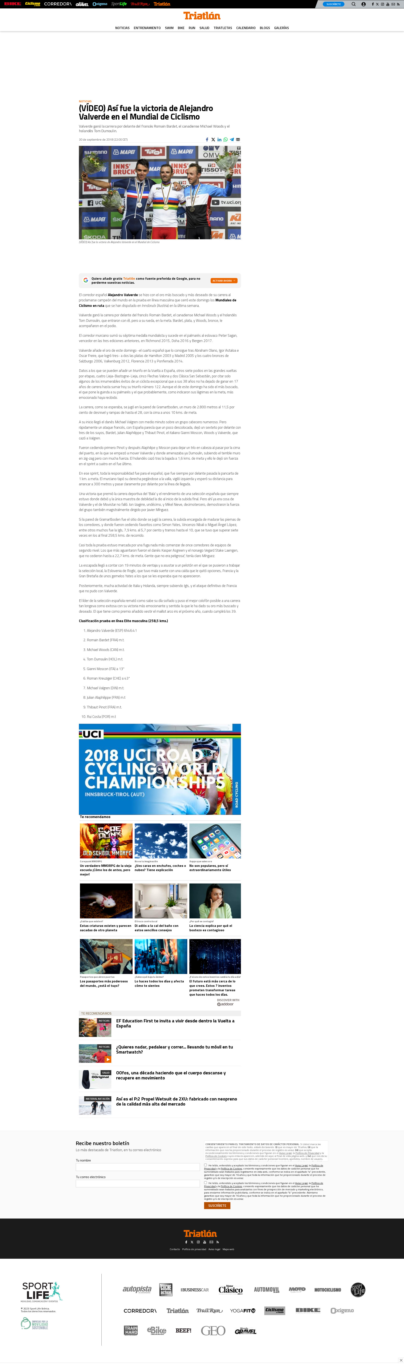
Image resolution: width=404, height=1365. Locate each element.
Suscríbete (334, 4)
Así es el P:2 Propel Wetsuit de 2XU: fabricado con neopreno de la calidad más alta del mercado (176, 1101)
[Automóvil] (266, 1290)
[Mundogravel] (246, 1330)
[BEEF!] (183, 1331)
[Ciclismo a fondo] (32, 4)
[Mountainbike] (12, 4)
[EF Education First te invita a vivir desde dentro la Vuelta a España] (95, 1027)
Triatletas (223, 27)
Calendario (246, 27)
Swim (169, 27)
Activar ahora (222, 281)
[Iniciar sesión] (363, 4)
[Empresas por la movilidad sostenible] (34, 1323)
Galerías (281, 27)
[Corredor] (140, 1310)
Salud (204, 27)
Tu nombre (83, 1160)
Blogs (265, 27)
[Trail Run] (140, 4)
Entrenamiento (147, 27)
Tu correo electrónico (91, 1177)
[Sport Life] (358, 1290)
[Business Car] (194, 1290)
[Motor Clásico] (230, 1289)
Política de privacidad (194, 1249)
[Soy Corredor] (58, 4)
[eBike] (157, 1331)
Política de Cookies (216, 1156)
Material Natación (98, 1099)
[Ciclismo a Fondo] (275, 1311)
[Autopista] (137, 1289)
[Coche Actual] (166, 1290)
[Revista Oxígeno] (100, 4)
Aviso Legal (285, 1153)
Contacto (175, 1249)
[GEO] (213, 1331)
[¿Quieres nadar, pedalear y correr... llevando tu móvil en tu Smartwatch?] (95, 1053)
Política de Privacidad (307, 1153)
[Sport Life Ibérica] (42, 1292)
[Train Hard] (131, 1330)
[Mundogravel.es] (82, 4)
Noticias (122, 27)
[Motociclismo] (327, 1290)
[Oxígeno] (343, 1311)
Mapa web (228, 1249)
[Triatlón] (162, 4)
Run (192, 27)
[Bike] (308, 1310)
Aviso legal (214, 1249)
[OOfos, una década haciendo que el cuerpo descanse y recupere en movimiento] (95, 1079)
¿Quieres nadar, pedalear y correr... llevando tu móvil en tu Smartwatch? (174, 1049)
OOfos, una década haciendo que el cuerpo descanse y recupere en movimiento (171, 1075)
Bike (181, 27)
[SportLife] (119, 4)
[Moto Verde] (297, 1290)
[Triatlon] (202, 16)
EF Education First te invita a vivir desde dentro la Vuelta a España (175, 1023)
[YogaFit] (242, 1310)
